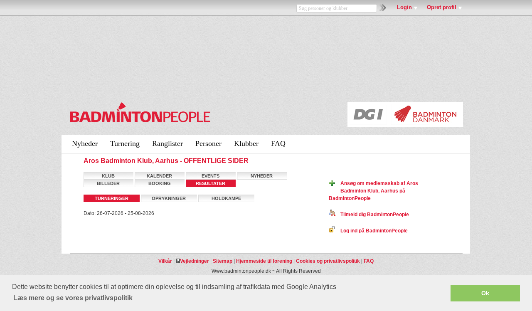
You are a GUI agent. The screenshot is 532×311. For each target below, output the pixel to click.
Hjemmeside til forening (264, 261)
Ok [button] (485, 293)
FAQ (278, 143)
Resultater (210, 183)
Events (210, 175)
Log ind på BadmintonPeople (371, 231)
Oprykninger (169, 198)
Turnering (125, 143)
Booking (159, 183)
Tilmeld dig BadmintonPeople (372, 214)
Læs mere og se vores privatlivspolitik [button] (73, 297)
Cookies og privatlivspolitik (328, 261)
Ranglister (167, 143)
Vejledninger (194, 261)
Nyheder (85, 143)
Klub (108, 175)
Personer (208, 143)
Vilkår (165, 261)
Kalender (159, 175)
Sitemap (222, 261)
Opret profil (441, 7)
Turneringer (111, 198)
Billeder (108, 183)
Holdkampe (226, 198)
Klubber (246, 143)
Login (404, 7)
